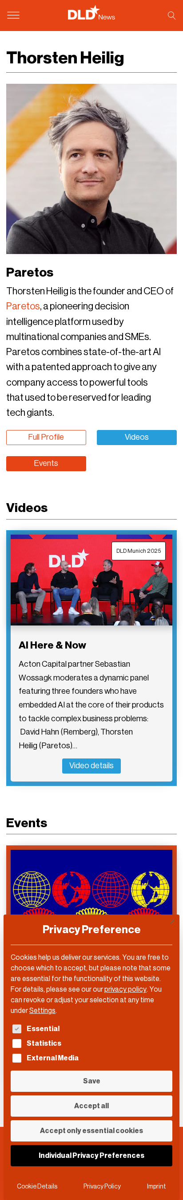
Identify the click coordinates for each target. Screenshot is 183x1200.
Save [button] (91, 1081)
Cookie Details (37, 1186)
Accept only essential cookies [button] (91, 1130)
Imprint (156, 1186)
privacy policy (125, 989)
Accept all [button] (91, 1106)
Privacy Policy (102, 1186)
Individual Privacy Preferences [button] (91, 1155)
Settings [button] (42, 1010)
